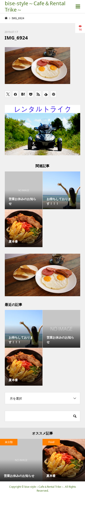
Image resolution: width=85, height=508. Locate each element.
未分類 (9, 442)
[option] (21, 460)
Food (51, 442)
